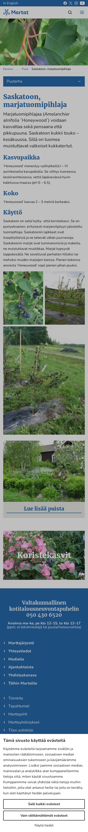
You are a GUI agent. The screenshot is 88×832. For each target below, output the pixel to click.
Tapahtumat (18, 706)
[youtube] (82, 3)
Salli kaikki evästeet (44, 804)
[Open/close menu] (82, 12)
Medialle (16, 659)
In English (10, 3)
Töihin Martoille (22, 683)
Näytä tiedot (44, 825)
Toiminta (15, 698)
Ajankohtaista (21, 667)
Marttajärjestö (21, 642)
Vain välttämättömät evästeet (44, 815)
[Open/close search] (70, 12)
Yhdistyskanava (22, 675)
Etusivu (8, 69)
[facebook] (65, 3)
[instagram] (76, 3)
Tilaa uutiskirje (20, 730)
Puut (25, 69)
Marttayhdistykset (23, 722)
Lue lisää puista (44, 508)
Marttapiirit (17, 714)
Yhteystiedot (19, 651)
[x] (70, 3)
